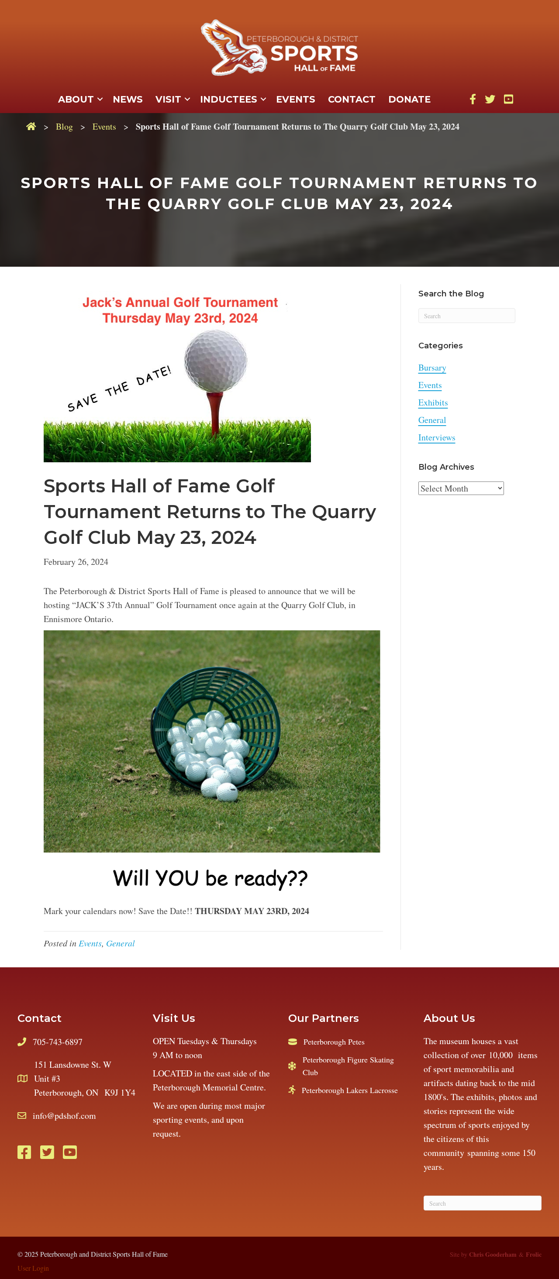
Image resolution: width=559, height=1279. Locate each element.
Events (104, 126)
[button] (100, 99)
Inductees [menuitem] (228, 99)
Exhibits (433, 402)
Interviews (436, 437)
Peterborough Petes (334, 1041)
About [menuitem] (76, 99)
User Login (33, 1267)
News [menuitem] (128, 99)
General (120, 943)
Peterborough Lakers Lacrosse (350, 1090)
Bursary (432, 367)
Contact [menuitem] (352, 99)
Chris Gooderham (493, 1254)
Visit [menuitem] (168, 99)
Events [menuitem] (295, 99)
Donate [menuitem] (409, 99)
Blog (64, 126)
